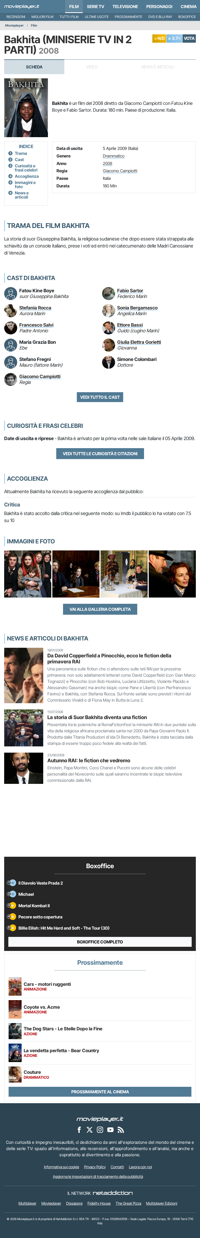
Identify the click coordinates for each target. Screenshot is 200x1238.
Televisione (125, 6)
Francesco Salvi (36, 325)
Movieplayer (14, 25)
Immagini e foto (25, 184)
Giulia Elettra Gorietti (139, 342)
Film (74, 6)
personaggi (159, 6)
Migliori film (42, 17)
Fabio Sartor (130, 290)
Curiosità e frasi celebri (26, 168)
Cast (19, 159)
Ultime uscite (97, 17)
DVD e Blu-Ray (160, 17)
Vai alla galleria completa (100, 609)
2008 (107, 163)
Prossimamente (128, 17)
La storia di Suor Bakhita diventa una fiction (97, 717)
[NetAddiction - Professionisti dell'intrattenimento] (113, 1193)
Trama (21, 153)
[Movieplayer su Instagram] (100, 1129)
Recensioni (16, 17)
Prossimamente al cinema (100, 1091)
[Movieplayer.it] (21, 6)
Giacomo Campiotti (120, 170)
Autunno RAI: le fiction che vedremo (88, 760)
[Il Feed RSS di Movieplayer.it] (121, 1129)
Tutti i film (69, 17)
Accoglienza (27, 176)
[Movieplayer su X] (89, 1129)
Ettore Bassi (130, 325)
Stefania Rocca (35, 307)
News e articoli (22, 195)
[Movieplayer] (100, 1118)
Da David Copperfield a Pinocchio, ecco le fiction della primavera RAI (109, 658)
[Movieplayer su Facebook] (79, 1129)
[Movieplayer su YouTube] (110, 1129)
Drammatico (113, 155)
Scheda (34, 66)
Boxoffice (187, 17)
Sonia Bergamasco (137, 307)
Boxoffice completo (100, 941)
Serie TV (95, 6)
